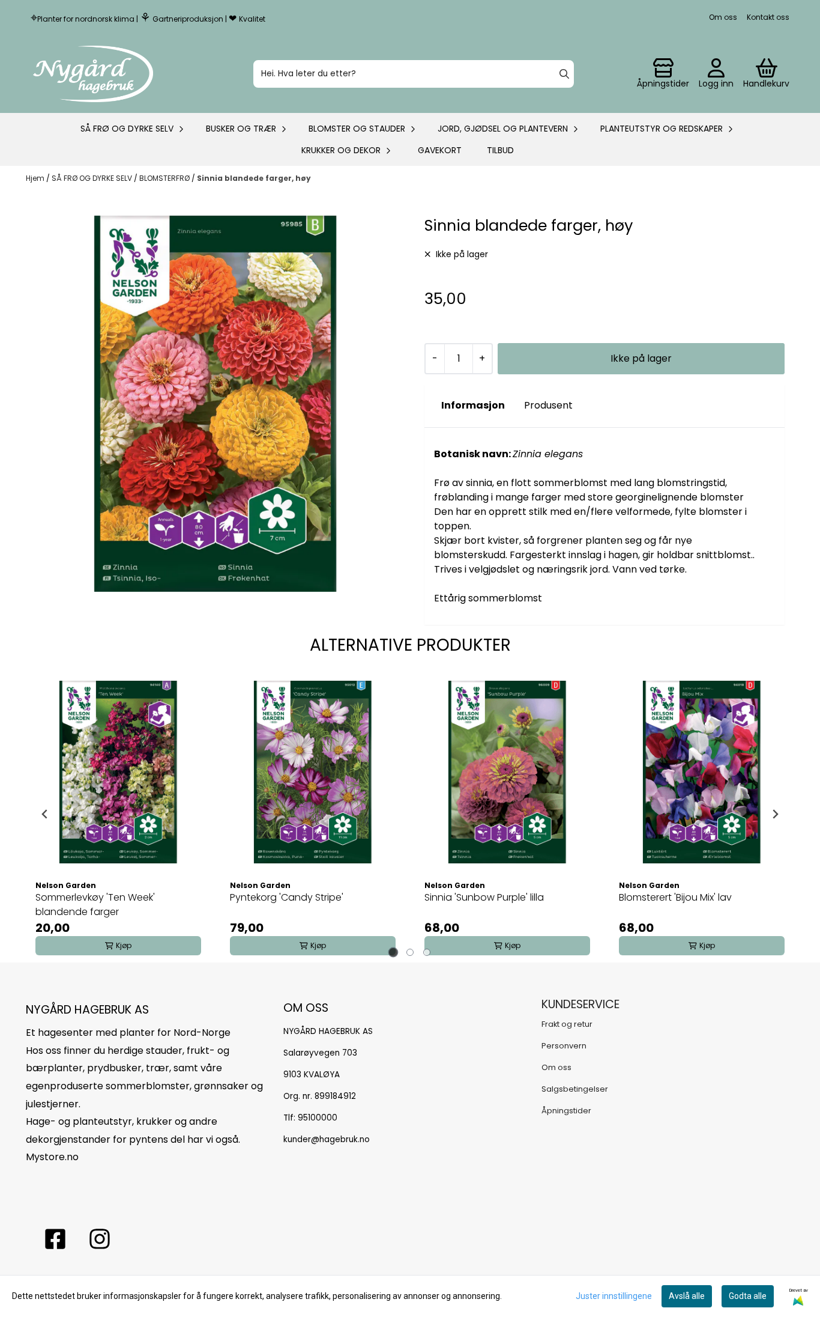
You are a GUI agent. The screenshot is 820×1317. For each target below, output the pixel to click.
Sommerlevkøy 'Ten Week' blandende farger (95, 904)
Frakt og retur (566, 1024)
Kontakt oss (768, 17)
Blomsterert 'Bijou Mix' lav (675, 897)
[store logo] (93, 74)
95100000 (317, 1118)
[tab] (393, 952)
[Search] (564, 74)
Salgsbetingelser (574, 1089)
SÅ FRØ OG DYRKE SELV (93, 178)
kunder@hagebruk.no (326, 1139)
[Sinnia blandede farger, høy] (215, 404)
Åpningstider (566, 1111)
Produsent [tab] (548, 405)
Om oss (723, 17)
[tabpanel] (118, 814)
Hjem (36, 178)
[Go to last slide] (45, 814)
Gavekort (440, 150)
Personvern (563, 1046)
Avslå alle (687, 1296)
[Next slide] (775, 814)
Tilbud (500, 150)
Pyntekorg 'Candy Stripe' (286, 897)
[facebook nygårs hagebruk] (55, 1239)
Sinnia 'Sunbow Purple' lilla (484, 897)
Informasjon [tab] (473, 405)
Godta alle (748, 1296)
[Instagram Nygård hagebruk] (99, 1239)
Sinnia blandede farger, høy (254, 178)
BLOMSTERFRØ (165, 178)
